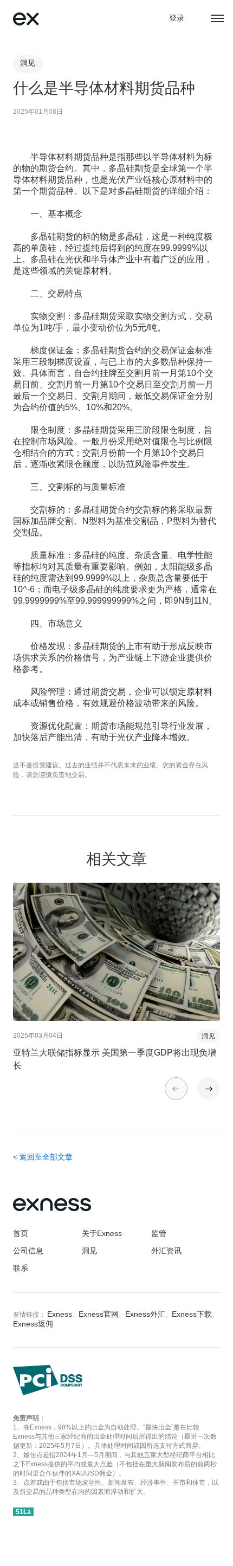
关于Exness (102, 1234)
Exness (59, 1315)
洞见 (89, 1251)
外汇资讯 (166, 1251)
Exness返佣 (33, 1325)
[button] (208, 1088)
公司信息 (28, 1251)
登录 (177, 19)
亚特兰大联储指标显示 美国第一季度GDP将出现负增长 (114, 1060)
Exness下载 (192, 1315)
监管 (158, 1234)
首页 (20, 1234)
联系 (20, 1269)
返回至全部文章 (46, 1158)
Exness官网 (99, 1315)
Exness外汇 (145, 1315)
